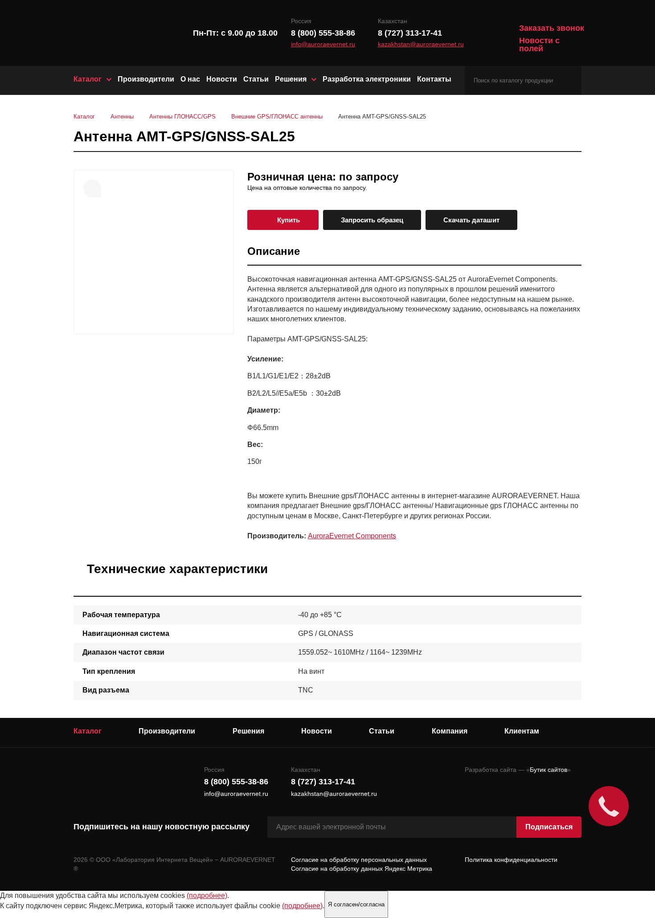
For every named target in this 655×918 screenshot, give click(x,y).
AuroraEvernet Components (352, 536)
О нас (190, 79)
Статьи (256, 79)
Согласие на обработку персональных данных (359, 859)
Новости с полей (539, 45)
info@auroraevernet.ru (323, 44)
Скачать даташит (471, 220)
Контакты (434, 79)
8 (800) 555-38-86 (323, 33)
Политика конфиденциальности (511, 859)
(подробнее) (207, 895)
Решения (291, 79)
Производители (146, 79)
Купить (288, 220)
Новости (221, 79)
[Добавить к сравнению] (92, 188)
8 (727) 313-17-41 (410, 33)
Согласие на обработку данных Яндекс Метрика (361, 868)
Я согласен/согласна (356, 904)
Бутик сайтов (548, 769)
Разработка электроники (367, 79)
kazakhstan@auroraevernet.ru (421, 44)
